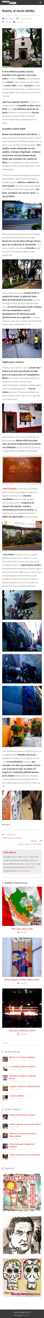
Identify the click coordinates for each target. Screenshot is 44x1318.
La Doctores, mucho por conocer (22, 1030)
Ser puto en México (17, 1095)
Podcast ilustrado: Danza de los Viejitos (25, 1124)
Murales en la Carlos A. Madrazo (22, 1057)
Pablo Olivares (9, 18)
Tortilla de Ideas (23, 870)
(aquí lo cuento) (30, 863)
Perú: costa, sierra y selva (22, 928)
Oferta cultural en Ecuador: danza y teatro (22, 979)
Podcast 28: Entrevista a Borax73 (22, 1115)
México (8, 825)
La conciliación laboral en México (22, 1066)
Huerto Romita (10, 488)
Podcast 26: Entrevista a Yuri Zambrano (25, 1154)
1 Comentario (23, 1060)
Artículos (8, 22)
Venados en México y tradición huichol (25, 1086)
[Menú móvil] (41, 2)
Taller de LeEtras (27, 395)
